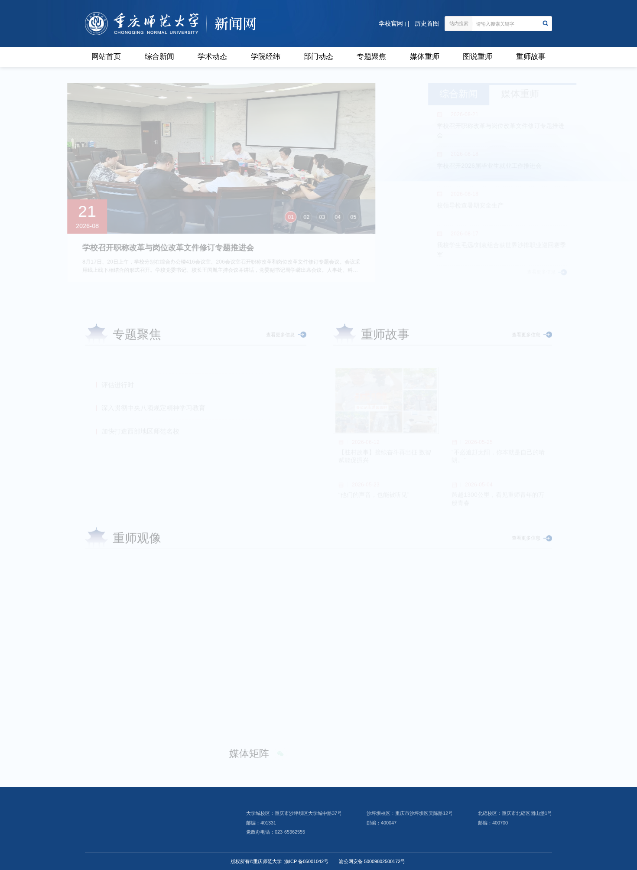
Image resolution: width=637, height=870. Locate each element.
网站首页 (106, 56)
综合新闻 (159, 56)
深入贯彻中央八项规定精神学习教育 (153, 383)
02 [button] (324, 217)
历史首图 (427, 23)
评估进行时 (117, 360)
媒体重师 (424, 56)
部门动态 (318, 56)
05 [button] (371, 217)
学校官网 (391, 23)
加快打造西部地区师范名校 (140, 407)
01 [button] (309, 217)
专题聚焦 (371, 56)
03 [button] (340, 217)
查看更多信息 (517, 271)
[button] (93, 464)
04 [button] (355, 217)
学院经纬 (265, 56)
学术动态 (212, 56)
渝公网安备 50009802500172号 (372, 861)
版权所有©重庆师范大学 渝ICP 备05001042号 (279, 861)
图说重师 (477, 56)
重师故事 (531, 56)
